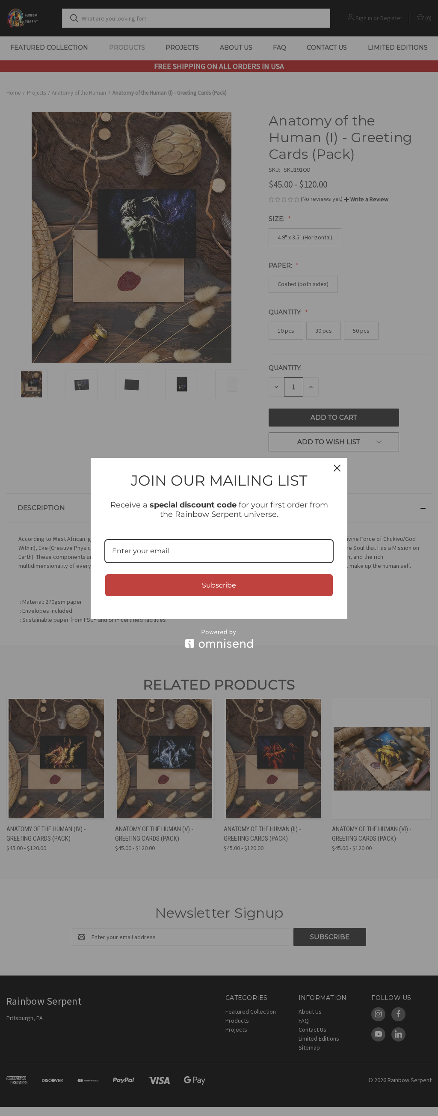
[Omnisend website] (219, 638)
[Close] (337, 468)
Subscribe (219, 585)
